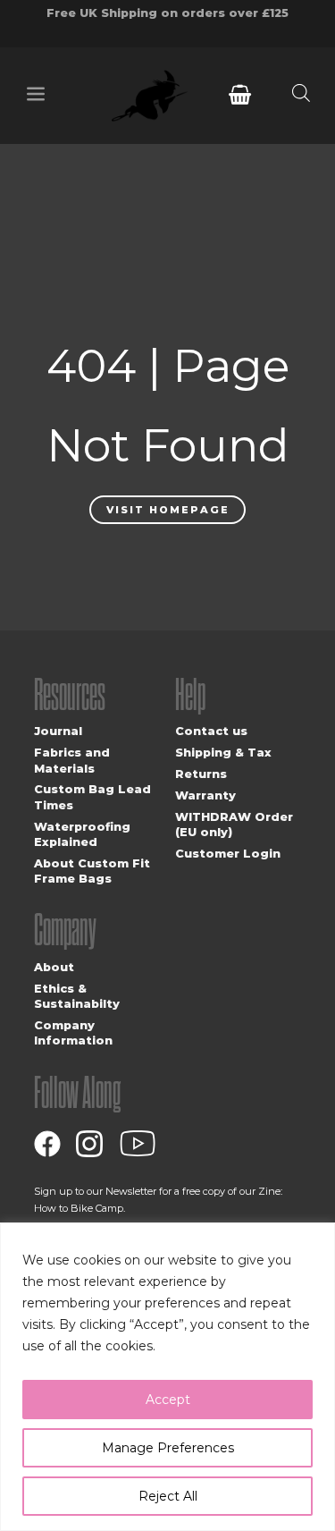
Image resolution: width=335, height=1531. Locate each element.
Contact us (211, 731)
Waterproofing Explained (82, 834)
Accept (168, 1399)
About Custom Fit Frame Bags (92, 871)
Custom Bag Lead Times (92, 796)
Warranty (205, 795)
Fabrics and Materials (72, 760)
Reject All (167, 1496)
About (54, 967)
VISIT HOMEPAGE (168, 509)
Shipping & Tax (223, 752)
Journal (58, 731)
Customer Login (228, 853)
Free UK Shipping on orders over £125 (167, 13)
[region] (167, 1376)
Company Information (73, 1033)
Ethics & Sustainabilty (77, 996)
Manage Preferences (168, 1448)
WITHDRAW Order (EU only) (234, 824)
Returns (201, 774)
